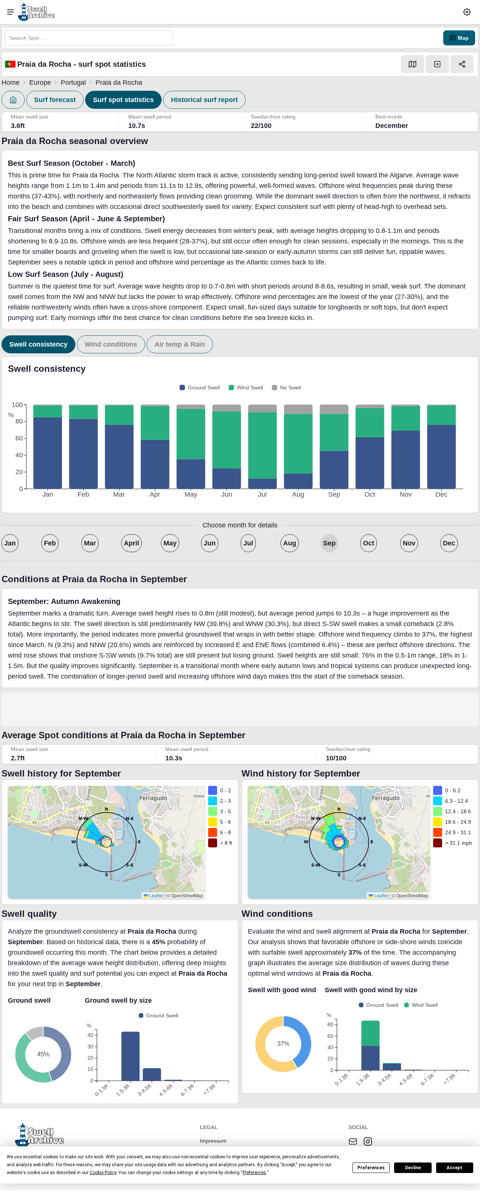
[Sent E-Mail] (352, 1141)
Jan (10, 543)
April (131, 543)
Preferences (371, 1167)
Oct (368, 543)
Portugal (73, 82)
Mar (90, 543)
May (170, 543)
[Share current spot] (462, 64)
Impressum (213, 1141)
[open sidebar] (10, 12)
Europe (40, 82)
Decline (413, 1167)
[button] (467, 12)
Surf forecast (55, 100)
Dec (449, 543)
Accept (454, 1167)
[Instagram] (367, 1141)
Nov (409, 543)
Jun (210, 543)
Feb (50, 543)
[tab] (38, 344)
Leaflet (155, 895)
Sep (329, 543)
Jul (248, 543)
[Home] (13, 100)
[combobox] (89, 37)
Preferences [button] (254, 1172)
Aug (289, 543)
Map (463, 38)
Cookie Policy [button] (103, 1172)
